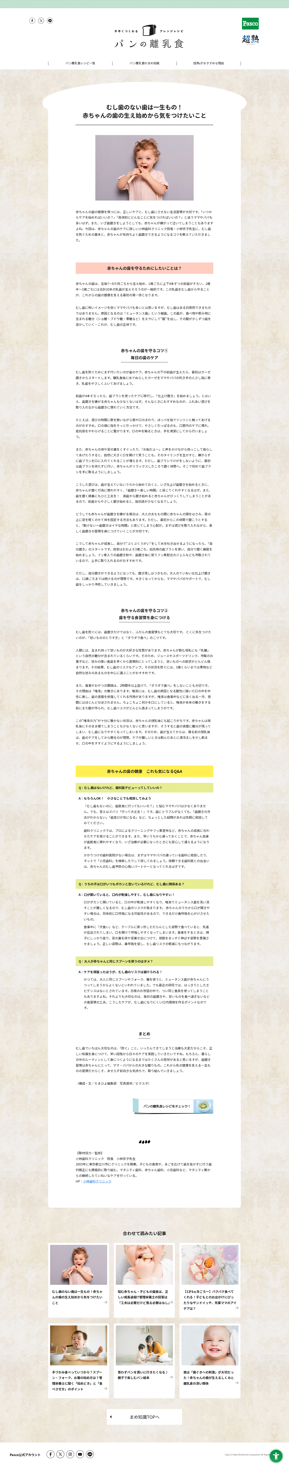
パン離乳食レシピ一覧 (80, 63)
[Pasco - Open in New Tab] (251, 24)
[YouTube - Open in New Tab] (80, 1457)
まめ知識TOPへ (145, 1417)
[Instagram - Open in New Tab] (70, 1457)
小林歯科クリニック (97, 1181)
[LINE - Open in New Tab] (50, 22)
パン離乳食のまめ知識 (144, 63)
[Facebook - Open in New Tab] (32, 22)
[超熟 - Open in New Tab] (251, 40)
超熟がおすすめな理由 (208, 63)
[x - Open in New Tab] (41, 22)
